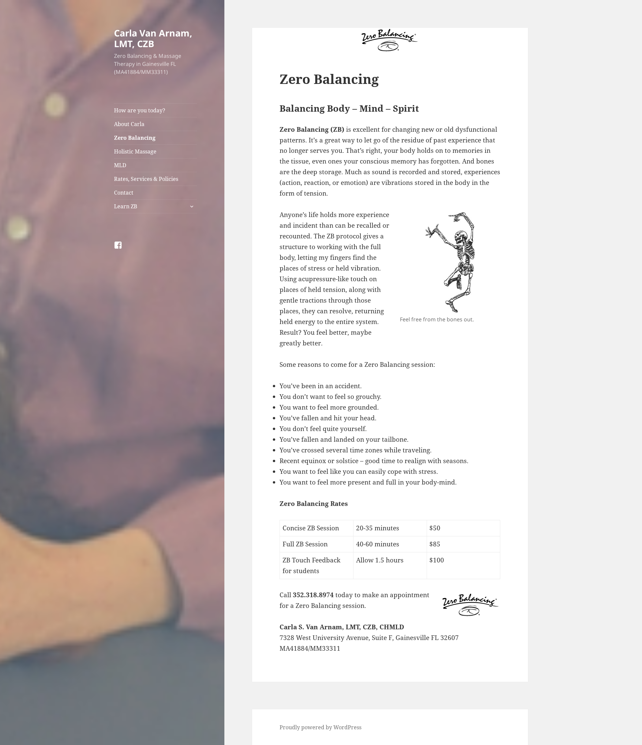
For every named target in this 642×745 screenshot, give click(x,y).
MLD (120, 165)
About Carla (129, 124)
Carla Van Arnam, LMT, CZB (153, 38)
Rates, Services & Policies (146, 179)
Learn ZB (125, 206)
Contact (123, 192)
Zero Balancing (134, 137)
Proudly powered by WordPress (320, 727)
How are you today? (139, 110)
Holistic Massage (135, 151)
